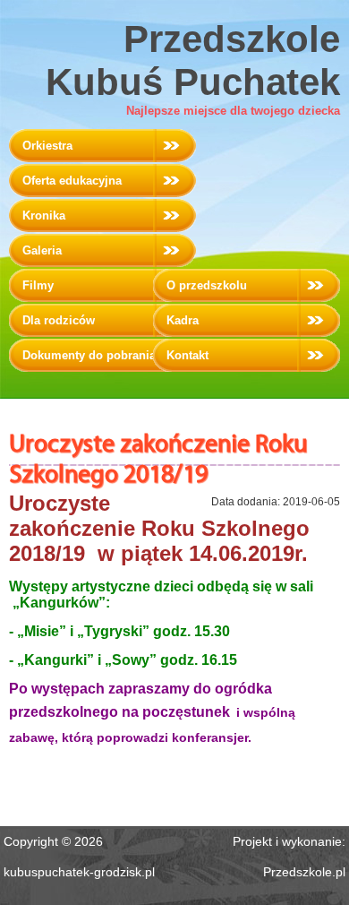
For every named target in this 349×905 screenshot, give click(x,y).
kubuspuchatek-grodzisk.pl (79, 872)
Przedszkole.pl (304, 872)
